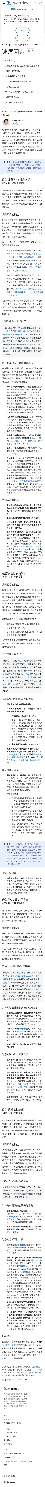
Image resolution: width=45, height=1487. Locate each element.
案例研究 (10, 1187)
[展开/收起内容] (14, 61)
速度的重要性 (20, 389)
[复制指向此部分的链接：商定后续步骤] (18, 873)
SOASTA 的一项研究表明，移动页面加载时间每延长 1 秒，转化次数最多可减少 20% (25, 292)
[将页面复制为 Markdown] (29, 51)
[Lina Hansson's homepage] (16, 124)
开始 (22, 38)
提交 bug (7, 1419)
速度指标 (22, 1266)
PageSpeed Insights (29, 1214)
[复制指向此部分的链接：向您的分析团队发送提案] (30, 1181)
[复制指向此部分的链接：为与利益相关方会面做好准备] (35, 363)
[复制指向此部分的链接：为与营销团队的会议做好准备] (35, 699)
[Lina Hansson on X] (13, 124)
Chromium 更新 (10, 1436)
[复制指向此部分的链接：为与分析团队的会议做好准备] (35, 1205)
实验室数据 (25, 1272)
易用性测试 (35, 827)
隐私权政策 (12, 1476)
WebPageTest (13, 754)
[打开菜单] (3, 3)
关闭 (22, 30)
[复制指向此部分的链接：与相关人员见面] (21, 499)
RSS (5, 1465)
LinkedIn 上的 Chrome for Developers (18, 1461)
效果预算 (22, 1028)
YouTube (7, 1457)
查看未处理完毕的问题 (12, 1423)
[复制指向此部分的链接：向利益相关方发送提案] (28, 321)
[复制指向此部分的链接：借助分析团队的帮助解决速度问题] (24, 1113)
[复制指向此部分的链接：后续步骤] (14, 1336)
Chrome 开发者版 (10, 1432)
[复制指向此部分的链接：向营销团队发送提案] (26, 654)
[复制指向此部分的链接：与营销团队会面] (21, 770)
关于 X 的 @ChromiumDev (14, 1453)
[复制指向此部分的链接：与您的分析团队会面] (26, 1239)
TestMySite (11, 419)
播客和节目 (8, 1444)
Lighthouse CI (13, 1214)
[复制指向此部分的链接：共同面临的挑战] (21, 214)
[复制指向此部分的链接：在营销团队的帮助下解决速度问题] (24, 577)
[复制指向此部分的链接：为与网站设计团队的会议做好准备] (40, 1007)
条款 (3, 1476)
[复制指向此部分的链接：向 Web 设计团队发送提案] (32, 966)
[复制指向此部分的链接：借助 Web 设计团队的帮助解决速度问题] (27, 903)
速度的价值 (13, 1226)
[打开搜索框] (35, 2)
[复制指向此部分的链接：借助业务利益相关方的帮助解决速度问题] (27, 183)
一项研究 (28, 674)
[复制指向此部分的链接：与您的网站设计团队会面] (30, 1054)
